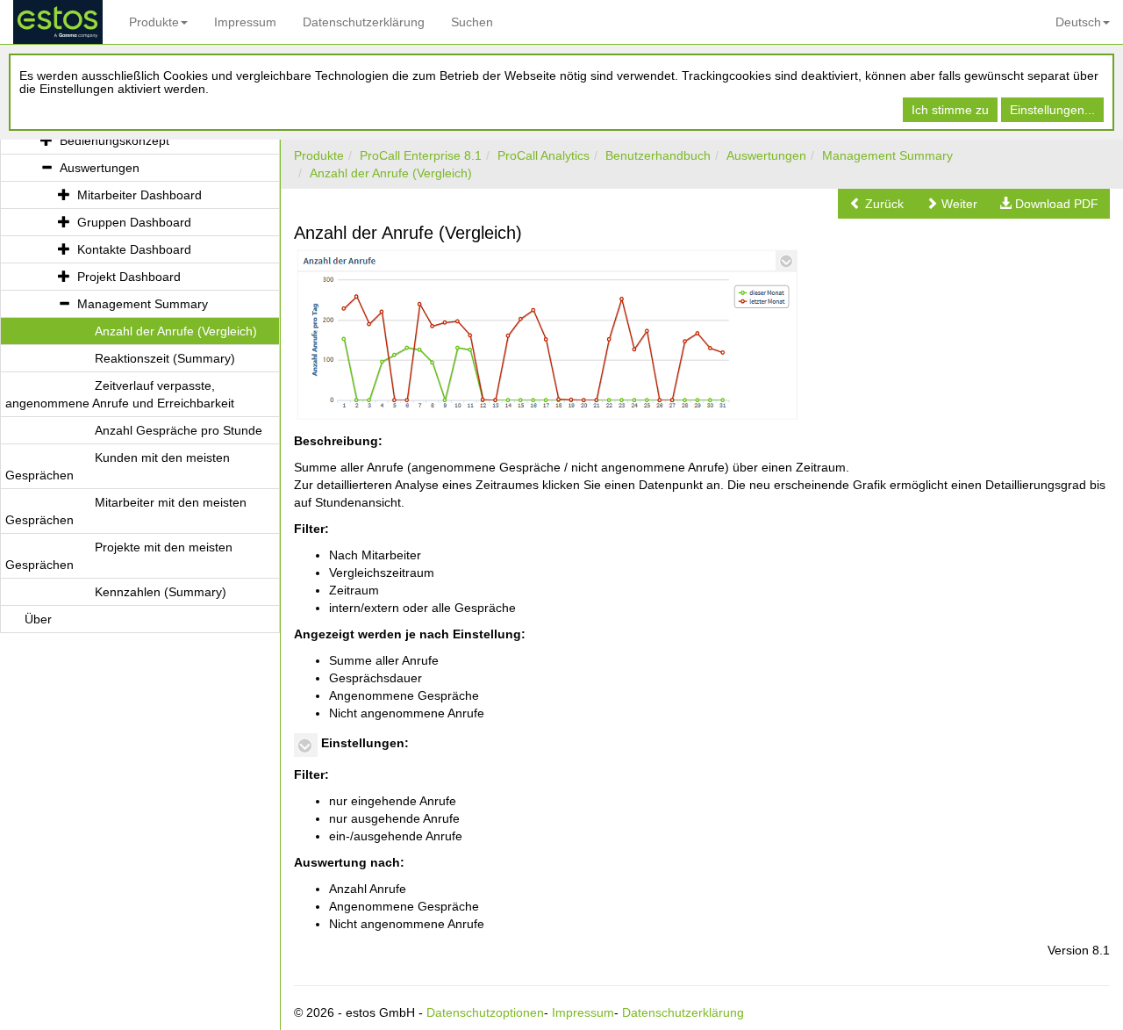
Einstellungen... (1052, 110)
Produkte (154, 22)
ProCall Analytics (543, 155)
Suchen (472, 22)
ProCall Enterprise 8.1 (421, 155)
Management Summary (887, 155)
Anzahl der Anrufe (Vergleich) (391, 173)
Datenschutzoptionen (485, 1012)
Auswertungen (766, 155)
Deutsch (1078, 22)
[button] (876, 204)
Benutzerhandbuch (658, 155)
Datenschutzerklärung (364, 22)
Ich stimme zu (950, 110)
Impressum (245, 22)
